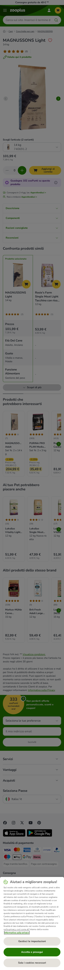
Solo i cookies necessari (32, 962)
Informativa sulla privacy (16, 932)
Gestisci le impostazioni (32, 941)
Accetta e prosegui (32, 952)
